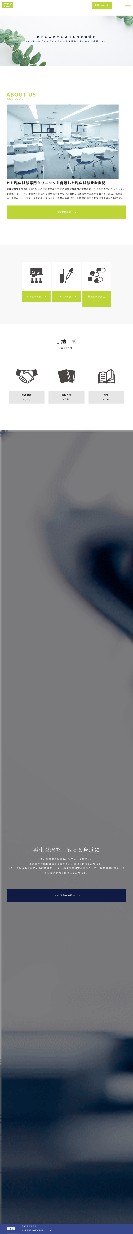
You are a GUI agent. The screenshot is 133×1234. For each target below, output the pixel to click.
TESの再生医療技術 (64, 895)
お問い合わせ (102, 5)
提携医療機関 (64, 212)
